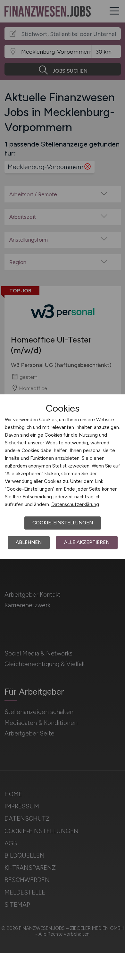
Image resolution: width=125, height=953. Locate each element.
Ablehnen (29, 542)
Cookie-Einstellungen (62, 523)
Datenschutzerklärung (75, 504)
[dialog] (62, 476)
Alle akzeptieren (87, 542)
